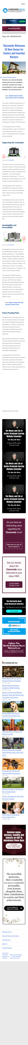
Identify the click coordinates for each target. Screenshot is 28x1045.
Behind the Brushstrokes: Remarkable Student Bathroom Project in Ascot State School (12, 752)
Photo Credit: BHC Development (8, 77)
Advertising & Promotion (15, 958)
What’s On (4, 944)
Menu (23, 4)
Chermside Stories (7, 932)
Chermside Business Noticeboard (10, 936)
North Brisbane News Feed (9, 663)
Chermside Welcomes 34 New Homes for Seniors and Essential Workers (14, 51)
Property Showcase (7, 948)
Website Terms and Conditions (16, 954)
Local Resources (6, 940)
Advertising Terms (5, 956)
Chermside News (5, 953)
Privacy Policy (5, 954)
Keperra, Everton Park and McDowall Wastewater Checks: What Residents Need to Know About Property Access (13, 695)
